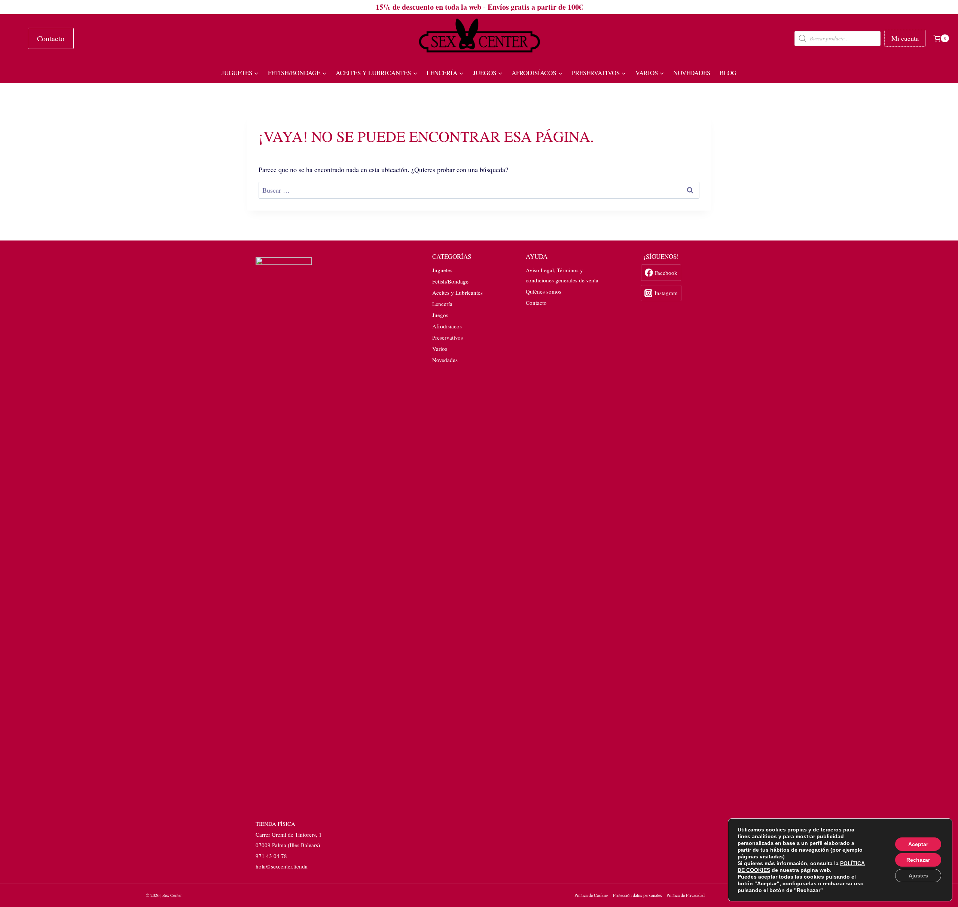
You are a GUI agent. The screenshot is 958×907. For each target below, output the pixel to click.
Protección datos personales (637, 895)
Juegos (440, 315)
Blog (728, 72)
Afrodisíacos (447, 326)
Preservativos (447, 337)
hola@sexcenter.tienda (282, 866)
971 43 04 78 (271, 855)
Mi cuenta (905, 38)
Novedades (691, 72)
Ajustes (918, 876)
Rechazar (918, 860)
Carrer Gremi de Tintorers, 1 (289, 834)
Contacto (50, 38)
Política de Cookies (591, 895)
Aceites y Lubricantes (457, 292)
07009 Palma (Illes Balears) (288, 845)
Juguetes (442, 270)
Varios (439, 348)
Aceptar (918, 844)
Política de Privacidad (685, 895)
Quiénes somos (543, 291)
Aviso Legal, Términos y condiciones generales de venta (562, 275)
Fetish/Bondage (450, 281)
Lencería (442, 303)
